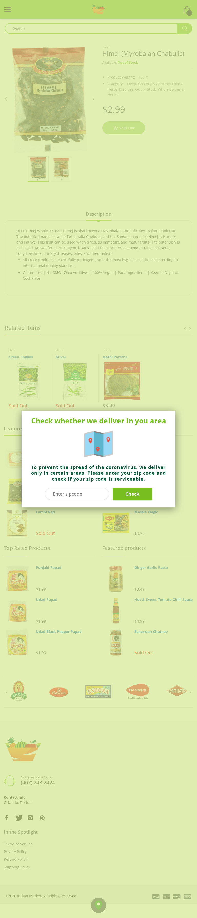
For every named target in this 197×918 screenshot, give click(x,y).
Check (132, 494)
